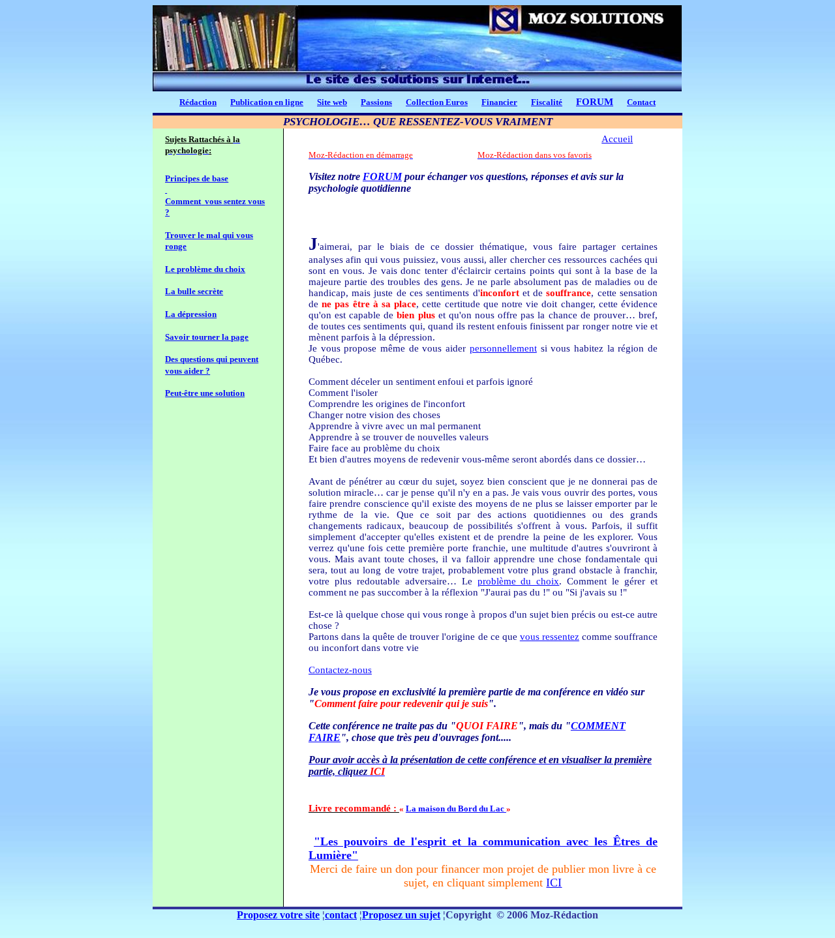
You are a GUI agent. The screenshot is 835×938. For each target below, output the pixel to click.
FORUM (594, 102)
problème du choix (519, 581)
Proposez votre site (278, 914)
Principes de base (196, 178)
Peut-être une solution (205, 393)
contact (341, 914)
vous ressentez (549, 636)
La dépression (191, 314)
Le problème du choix (205, 269)
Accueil (617, 139)
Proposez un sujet (401, 914)
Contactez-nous (340, 670)
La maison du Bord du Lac (456, 808)
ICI (554, 882)
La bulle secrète (194, 291)
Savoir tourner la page (207, 337)
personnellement (503, 348)
